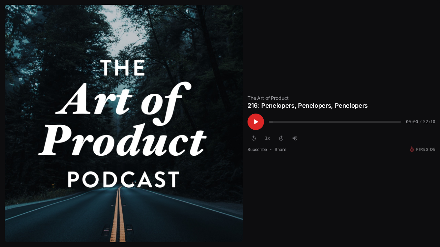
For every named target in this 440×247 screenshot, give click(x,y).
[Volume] (295, 138)
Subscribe (257, 149)
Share (280, 149)
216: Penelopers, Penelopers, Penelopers (308, 105)
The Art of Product (268, 98)
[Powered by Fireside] (422, 149)
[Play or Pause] (256, 122)
